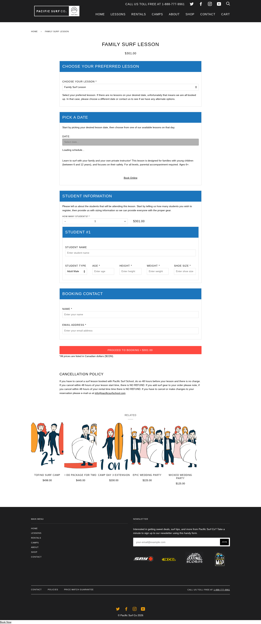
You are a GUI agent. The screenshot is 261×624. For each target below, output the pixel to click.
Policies (53, 589)
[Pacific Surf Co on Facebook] (201, 4)
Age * (96, 265)
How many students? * (76, 216)
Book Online (130, 177)
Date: (66, 136)
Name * (67, 308)
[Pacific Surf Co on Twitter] (192, 4)
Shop (190, 14)
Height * (125, 265)
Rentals (138, 14)
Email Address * (74, 324)
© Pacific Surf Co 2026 (130, 615)
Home (100, 14)
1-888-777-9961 (222, 590)
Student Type (75, 265)
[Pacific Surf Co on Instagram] (210, 4)
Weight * (153, 265)
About (174, 14)
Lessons (118, 14)
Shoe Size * (182, 265)
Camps (157, 14)
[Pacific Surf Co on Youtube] (219, 4)
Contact (207, 14)
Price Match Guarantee (79, 589)
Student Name (76, 247)
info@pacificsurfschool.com (110, 393)
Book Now (5, 622)
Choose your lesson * (79, 81)
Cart (225, 14)
